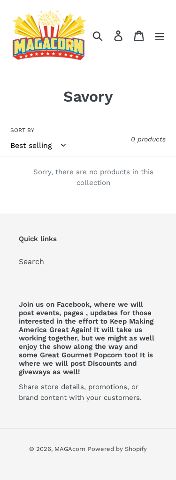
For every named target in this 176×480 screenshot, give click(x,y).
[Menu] (159, 35)
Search (31, 261)
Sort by (22, 130)
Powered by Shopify (117, 448)
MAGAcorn (69, 448)
